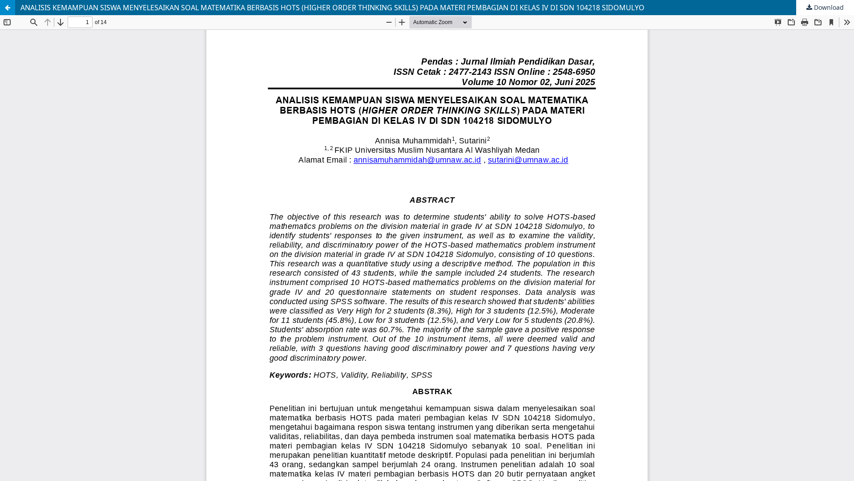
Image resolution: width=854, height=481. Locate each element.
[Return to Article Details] (7, 7)
